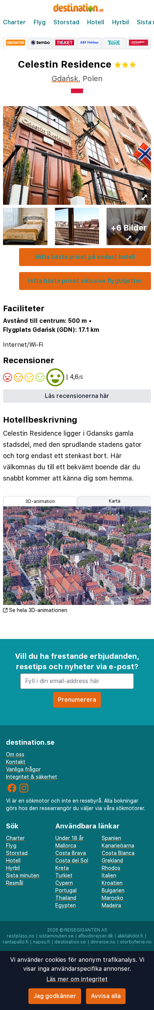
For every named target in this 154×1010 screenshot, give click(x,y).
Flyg (40, 22)
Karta (114, 501)
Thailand (65, 898)
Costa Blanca (118, 853)
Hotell (95, 22)
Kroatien (112, 883)
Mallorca (65, 846)
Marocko (112, 898)
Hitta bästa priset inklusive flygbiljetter (85, 280)
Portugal (66, 890)
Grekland (112, 861)
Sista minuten (22, 875)
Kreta (62, 868)
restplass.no (20, 936)
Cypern (64, 883)
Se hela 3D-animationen (38, 610)
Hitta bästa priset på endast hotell (85, 256)
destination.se (70, 942)
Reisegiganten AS (85, 930)
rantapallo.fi (15, 942)
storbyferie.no (136, 942)
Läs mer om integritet (77, 979)
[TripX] (114, 43)
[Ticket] (65, 43)
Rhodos (111, 868)
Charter (14, 22)
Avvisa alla (106, 996)
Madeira (111, 905)
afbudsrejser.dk (95, 936)
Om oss (15, 754)
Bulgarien (113, 890)
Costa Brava (70, 853)
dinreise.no (103, 942)
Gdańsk (65, 78)
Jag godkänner (54, 996)
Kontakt (15, 762)
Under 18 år (69, 838)
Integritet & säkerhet (31, 777)
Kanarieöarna (118, 846)
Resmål (14, 883)
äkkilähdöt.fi (130, 936)
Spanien (111, 838)
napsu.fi (41, 942)
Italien (109, 875)
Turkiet (64, 875)
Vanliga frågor (23, 769)
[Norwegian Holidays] (138, 43)
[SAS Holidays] (89, 43)
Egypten (65, 905)
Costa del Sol (71, 861)
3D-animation (40, 501)
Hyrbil (120, 22)
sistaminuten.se (56, 936)
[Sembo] (40, 43)
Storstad (66, 22)
